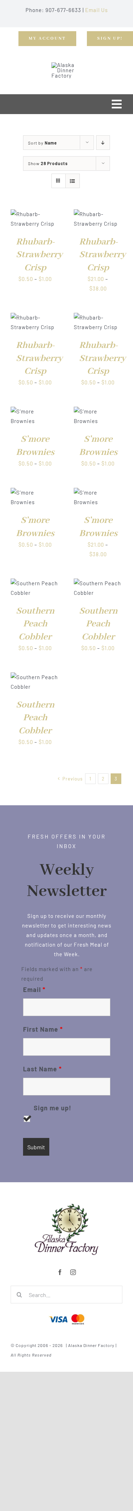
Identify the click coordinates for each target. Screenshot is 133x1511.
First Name (43, 1029)
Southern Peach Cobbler (35, 624)
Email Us (96, 10)
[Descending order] (103, 142)
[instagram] (73, 1272)
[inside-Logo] (67, 1206)
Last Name (42, 1069)
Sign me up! (52, 1108)
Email (34, 989)
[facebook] (60, 1272)
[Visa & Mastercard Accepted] (67, 1313)
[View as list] (72, 181)
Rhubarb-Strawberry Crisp (39, 255)
